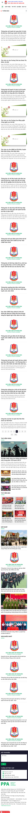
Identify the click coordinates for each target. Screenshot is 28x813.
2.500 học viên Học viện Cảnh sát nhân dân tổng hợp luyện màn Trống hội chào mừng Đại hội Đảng (7, 508)
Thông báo (5, 11)
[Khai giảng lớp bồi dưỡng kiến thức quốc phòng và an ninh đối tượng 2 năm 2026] (6, 488)
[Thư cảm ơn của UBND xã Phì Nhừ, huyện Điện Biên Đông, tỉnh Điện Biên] (14, 140)
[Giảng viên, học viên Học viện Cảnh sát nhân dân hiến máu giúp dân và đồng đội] (20, 500)
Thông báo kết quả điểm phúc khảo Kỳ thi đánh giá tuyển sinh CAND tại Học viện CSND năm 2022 (13, 240)
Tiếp (16, 434)
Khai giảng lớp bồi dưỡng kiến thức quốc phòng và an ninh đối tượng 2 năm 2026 (19, 487)
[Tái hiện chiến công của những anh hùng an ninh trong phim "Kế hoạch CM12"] (14, 449)
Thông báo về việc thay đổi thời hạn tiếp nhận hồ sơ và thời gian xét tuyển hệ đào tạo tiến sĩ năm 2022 (13, 209)
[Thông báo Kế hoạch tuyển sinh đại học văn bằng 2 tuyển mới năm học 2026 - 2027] (14, 689)
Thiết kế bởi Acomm (6, 805)
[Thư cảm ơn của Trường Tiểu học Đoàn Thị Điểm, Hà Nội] (14, 51)
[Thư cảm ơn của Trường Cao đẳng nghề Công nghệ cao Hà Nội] (14, 111)
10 (11, 434)
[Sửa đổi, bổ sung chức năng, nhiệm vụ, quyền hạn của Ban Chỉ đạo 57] (14, 622)
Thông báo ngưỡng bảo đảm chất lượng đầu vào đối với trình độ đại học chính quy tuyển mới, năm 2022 (13, 289)
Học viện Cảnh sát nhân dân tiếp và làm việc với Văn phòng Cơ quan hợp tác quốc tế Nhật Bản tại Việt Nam (7, 522)
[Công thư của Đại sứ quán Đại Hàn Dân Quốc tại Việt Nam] (14, 409)
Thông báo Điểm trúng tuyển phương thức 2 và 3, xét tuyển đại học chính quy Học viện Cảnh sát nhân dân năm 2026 (14, 721)
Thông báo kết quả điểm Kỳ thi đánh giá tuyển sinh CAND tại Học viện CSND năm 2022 (13, 337)
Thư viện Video (6, 438)
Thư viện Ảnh (5, 493)
